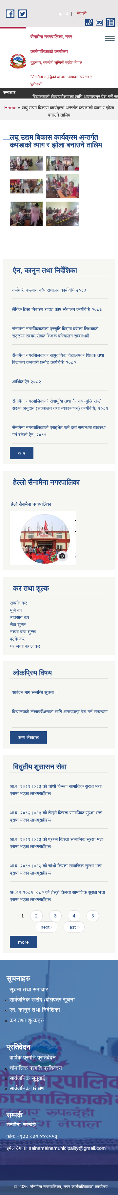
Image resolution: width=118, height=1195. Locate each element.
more (23, 942)
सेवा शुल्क (18, 624)
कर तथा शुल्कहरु (27, 1020)
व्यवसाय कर (19, 617)
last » (74, 927)
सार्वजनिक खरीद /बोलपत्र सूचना (42, 1000)
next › (46, 927)
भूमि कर (16, 610)
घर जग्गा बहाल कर (25, 646)
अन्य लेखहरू (28, 737)
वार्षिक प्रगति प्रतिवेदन (33, 1058)
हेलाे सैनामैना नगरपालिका (31, 504)
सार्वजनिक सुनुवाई (27, 1078)
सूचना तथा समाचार (29, 990)
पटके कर (17, 639)
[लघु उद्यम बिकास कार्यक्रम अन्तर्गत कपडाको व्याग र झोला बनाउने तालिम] (26, 162)
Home (10, 107)
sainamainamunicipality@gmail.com (67, 1148)
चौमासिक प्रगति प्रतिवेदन (36, 1068)
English (61, 13)
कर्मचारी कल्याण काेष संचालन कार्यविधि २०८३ (49, 290)
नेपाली (82, 13)
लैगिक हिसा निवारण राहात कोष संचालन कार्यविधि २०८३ (57, 309)
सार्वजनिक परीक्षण (27, 1088)
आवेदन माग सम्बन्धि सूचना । (35, 692)
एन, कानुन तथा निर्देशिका (35, 1010)
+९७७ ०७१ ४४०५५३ (37, 1136)
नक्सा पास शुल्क (23, 631)
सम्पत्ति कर (18, 603)
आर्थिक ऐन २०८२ (26, 381)
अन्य (21, 453)
